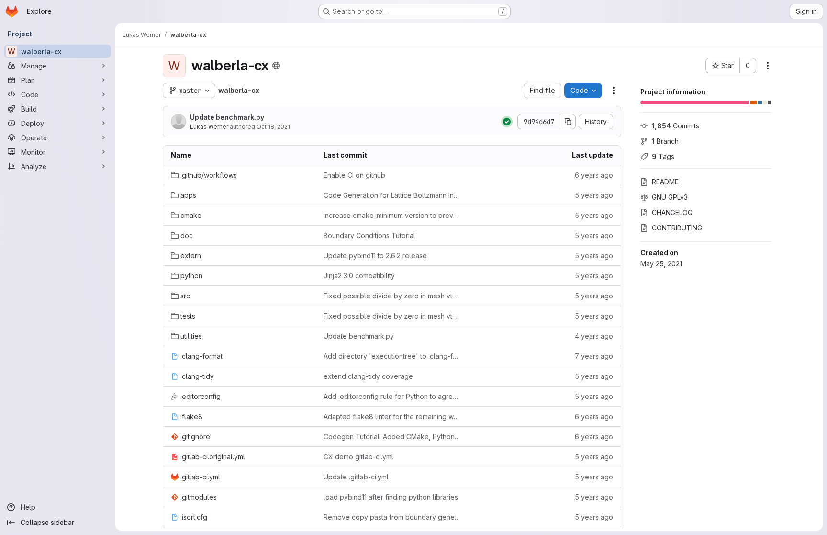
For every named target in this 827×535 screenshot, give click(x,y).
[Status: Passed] (507, 121)
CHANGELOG (672, 212)
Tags (663, 156)
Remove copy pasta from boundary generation (392, 517)
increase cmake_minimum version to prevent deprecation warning (392, 215)
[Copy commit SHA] (568, 121)
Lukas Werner (209, 126)
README (665, 182)
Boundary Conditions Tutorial (369, 235)
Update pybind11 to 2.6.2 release (375, 255)
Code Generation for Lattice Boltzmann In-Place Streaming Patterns (392, 195)
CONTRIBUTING (677, 228)
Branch (665, 141)
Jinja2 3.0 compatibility (359, 276)
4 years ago (594, 336)
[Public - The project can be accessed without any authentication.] (276, 65)
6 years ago (594, 175)
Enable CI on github (354, 175)
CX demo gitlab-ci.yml (358, 457)
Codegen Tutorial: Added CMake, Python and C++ (392, 437)
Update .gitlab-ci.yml (356, 477)
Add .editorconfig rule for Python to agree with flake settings (392, 396)
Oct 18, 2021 (273, 126)
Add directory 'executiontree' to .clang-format (392, 356)
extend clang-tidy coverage (368, 376)
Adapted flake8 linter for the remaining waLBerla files (392, 416)
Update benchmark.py (227, 117)
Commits (675, 126)
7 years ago (594, 356)
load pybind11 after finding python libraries (391, 497)
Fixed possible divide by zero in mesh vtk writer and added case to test (392, 296)
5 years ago (594, 195)
